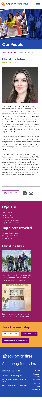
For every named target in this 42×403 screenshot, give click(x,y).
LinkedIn (16, 371)
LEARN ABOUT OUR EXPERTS (15, 341)
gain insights (29, 334)
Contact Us (36, 390)
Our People (18, 52)
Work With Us (10, 193)
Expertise (36, 380)
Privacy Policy (22, 385)
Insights (37, 383)
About (10, 52)
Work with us (10, 334)
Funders (37, 371)
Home (4, 52)
